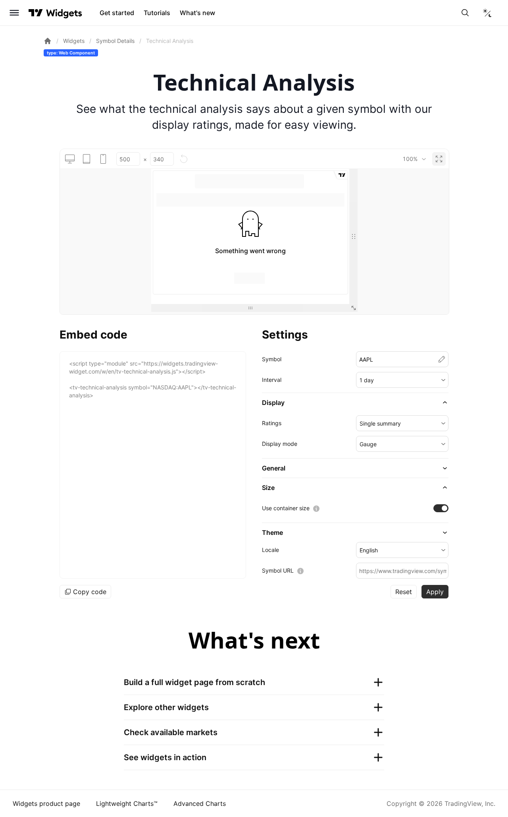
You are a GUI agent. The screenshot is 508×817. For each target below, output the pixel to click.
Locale (270, 549)
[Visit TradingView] (36, 12)
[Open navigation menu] (14, 13)
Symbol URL (278, 570)
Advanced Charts (199, 803)
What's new (197, 13)
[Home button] (64, 13)
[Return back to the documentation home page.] (48, 41)
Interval (271, 379)
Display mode (279, 443)
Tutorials (157, 13)
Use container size (286, 508)
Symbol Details (115, 40)
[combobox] (414, 159)
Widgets (74, 40)
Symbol (271, 359)
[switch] (440, 508)
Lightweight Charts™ (127, 803)
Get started (117, 13)
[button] (402, 380)
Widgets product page (46, 803)
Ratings (271, 423)
